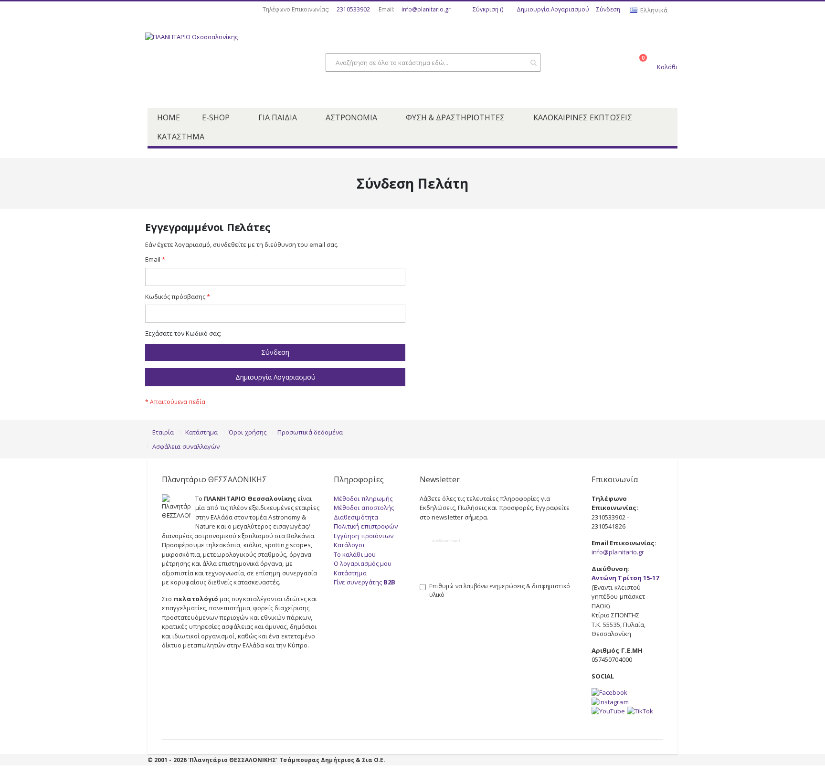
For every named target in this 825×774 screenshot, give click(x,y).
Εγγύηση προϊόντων (363, 535)
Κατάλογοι (349, 545)
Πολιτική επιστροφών (366, 526)
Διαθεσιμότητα (356, 517)
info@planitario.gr (426, 9)
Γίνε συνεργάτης (364, 582)
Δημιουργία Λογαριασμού (553, 9)
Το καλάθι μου (355, 554)
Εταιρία (163, 432)
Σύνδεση (608, 9)
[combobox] (433, 62)
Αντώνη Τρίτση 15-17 (625, 577)
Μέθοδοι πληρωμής (363, 498)
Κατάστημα (201, 432)
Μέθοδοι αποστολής (364, 507)
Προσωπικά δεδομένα (310, 432)
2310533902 (353, 9)
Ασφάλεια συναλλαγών (186, 446)
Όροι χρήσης (247, 432)
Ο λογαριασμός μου (362, 563)
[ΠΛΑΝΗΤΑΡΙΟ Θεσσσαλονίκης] (221, 63)
